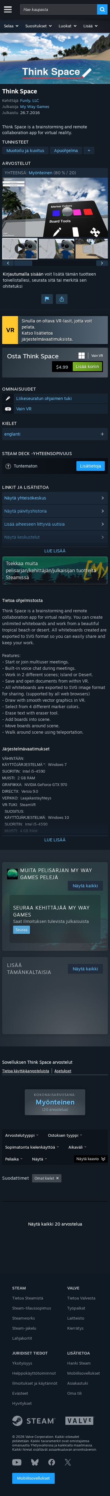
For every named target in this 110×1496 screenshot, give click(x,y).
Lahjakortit (22, 1338)
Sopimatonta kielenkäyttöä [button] (30, 1147)
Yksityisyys (22, 1363)
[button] (11, 26)
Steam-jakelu (24, 1328)
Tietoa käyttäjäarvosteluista (25, 1071)
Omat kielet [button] (44, 1178)
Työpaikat (76, 1308)
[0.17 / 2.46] (55, 207)
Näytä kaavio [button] (87, 1159)
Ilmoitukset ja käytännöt (34, 1383)
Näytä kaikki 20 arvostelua (55, 1223)
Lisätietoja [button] (90, 465)
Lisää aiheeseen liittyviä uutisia (34, 524)
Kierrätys (75, 1328)
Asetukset (62, 1071)
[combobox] (58, 9)
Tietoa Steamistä (27, 1298)
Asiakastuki (77, 1383)
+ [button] (89, 150)
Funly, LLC (29, 100)
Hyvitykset (22, 1403)
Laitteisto (75, 1318)
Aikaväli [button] (75, 1147)
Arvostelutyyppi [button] (20, 1135)
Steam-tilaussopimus (31, 1308)
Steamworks (23, 1318)
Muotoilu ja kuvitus (25, 150)
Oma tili (74, 1393)
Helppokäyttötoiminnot (34, 1373)
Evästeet (20, 1393)
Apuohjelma (66, 150)
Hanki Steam (79, 1363)
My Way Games (34, 106)
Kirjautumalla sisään (23, 274)
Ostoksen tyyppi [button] (63, 1135)
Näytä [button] (37, 1159)
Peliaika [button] (12, 1159)
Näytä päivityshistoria (25, 510)
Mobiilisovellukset (33, 1478)
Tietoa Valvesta (81, 1298)
